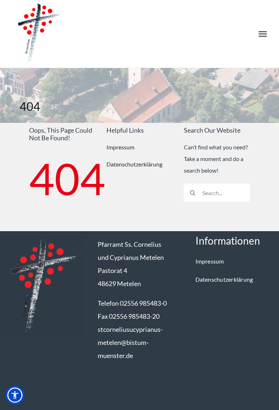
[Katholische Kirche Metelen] (42, 237)
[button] (15, 395)
